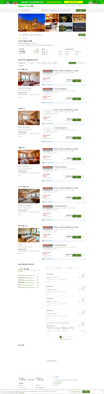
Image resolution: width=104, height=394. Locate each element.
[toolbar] (50, 10)
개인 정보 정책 (21, 392)
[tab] (72, 63)
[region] (52, 392)
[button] (24, 6)
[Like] (82, 38)
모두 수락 (86, 391)
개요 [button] (20, 34)
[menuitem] (68, 6)
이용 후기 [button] (32, 34)
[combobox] (29, 10)
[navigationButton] (58, 337)
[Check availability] (83, 80)
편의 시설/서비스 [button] (38, 34)
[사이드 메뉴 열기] (85, 6)
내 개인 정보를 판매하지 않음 (75, 391)
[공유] (85, 38)
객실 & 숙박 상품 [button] (25, 34)
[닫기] (102, 391)
